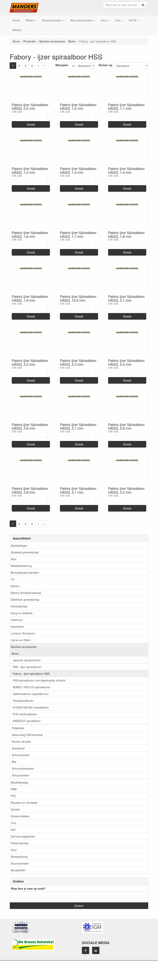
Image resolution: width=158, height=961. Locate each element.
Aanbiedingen (19, 545)
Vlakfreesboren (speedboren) (31, 694)
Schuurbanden (21, 755)
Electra (15, 586)
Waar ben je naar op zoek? (28, 888)
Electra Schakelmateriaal (26, 593)
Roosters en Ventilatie (24, 803)
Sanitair (15, 809)
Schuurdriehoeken (23, 768)
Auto (13, 559)
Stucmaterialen (20, 863)
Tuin (13, 823)
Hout (14, 850)
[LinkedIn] (95, 950)
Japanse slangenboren (27, 660)
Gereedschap (19, 606)
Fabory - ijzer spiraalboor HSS (31, 674)
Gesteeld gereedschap (25, 552)
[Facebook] (85, 950)
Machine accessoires (23, 647)
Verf (13, 830)
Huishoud (16, 620)
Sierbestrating (19, 857)
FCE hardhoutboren (25, 714)
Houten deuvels (21, 741)
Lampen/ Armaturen (23, 633)
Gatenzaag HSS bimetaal (27, 735)
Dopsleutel (18, 748)
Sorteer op (105, 65)
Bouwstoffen (18, 870)
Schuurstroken (20, 775)
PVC (13, 796)
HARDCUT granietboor (27, 721)
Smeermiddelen (20, 816)
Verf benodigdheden (23, 836)
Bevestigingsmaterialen (25, 572)
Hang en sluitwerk (22, 613)
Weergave (61, 65)
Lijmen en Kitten (20, 640)
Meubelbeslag (19, 782)
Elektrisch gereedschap (25, 599)
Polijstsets (18, 728)
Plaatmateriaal (19, 843)
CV (12, 579)
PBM (14, 789)
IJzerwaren (17, 626)
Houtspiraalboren (23, 701)
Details (31, 124)
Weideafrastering (21, 566)
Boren (15, 653)
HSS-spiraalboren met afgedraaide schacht (39, 680)
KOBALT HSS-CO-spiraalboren (31, 687)
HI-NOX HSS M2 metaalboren (31, 707)
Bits (14, 762)
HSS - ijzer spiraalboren (27, 667)
